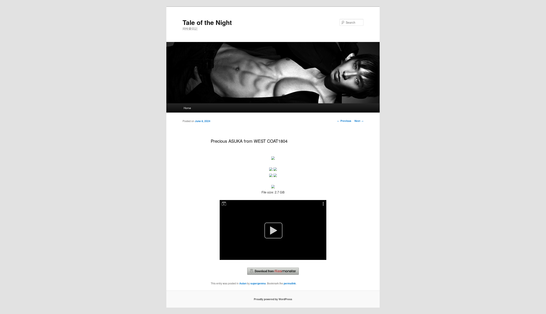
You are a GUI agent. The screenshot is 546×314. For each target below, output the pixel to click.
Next (358, 121)
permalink (290, 283)
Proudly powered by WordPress (273, 299)
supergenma (258, 283)
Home (187, 108)
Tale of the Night (207, 22)
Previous (344, 121)
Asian (242, 283)
